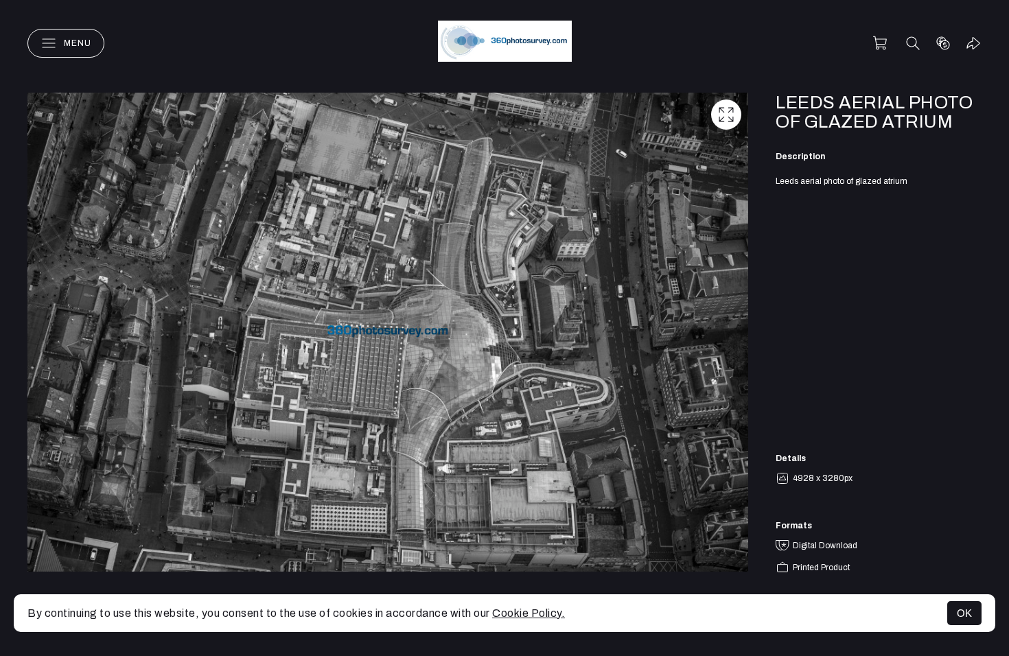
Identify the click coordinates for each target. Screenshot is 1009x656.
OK (964, 613)
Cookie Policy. (528, 613)
